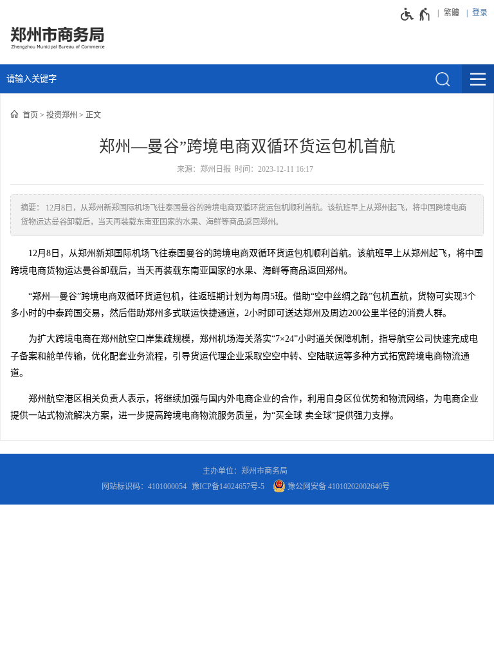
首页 (30, 115)
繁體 (451, 12)
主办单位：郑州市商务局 (247, 471)
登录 (480, 12)
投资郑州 (61, 115)
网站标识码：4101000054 (144, 486)
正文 (93, 115)
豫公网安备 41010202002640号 (338, 486)
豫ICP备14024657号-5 (228, 486)
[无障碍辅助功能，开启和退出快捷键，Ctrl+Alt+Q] (415, 14)
